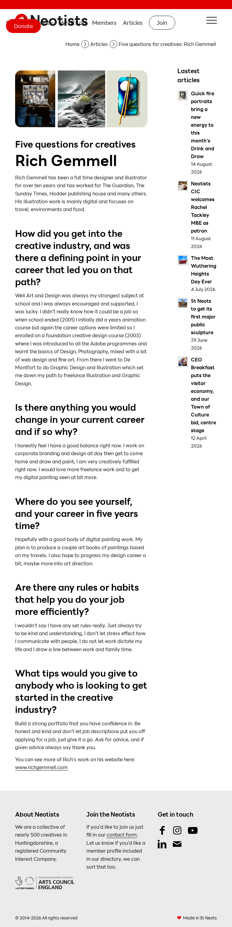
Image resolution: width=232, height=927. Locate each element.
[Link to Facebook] (162, 830)
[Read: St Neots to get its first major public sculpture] (182, 303)
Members (104, 22)
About (41, 22)
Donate (23, 26)
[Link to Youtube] (192, 830)
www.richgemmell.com (41, 767)
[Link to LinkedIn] (162, 843)
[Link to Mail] (177, 843)
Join (162, 22)
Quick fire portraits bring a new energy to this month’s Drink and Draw (202, 124)
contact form (122, 834)
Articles (133, 22)
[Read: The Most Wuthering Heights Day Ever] (182, 260)
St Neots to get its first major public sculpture (203, 316)
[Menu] (208, 20)
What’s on (73, 22)
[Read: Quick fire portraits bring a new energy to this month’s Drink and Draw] (182, 95)
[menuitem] (43, 22)
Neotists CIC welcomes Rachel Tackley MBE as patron (202, 207)
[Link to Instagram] (177, 830)
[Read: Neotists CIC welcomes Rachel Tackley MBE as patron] (182, 185)
